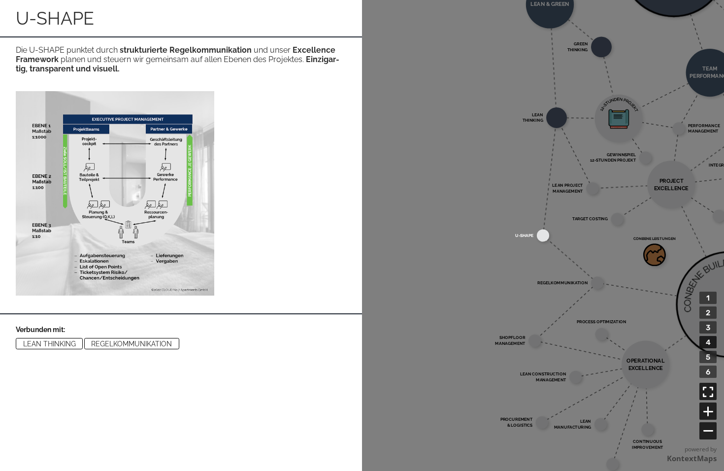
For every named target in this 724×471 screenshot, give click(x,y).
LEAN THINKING (49, 344)
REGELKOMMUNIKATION (131, 344)
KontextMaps (692, 458)
